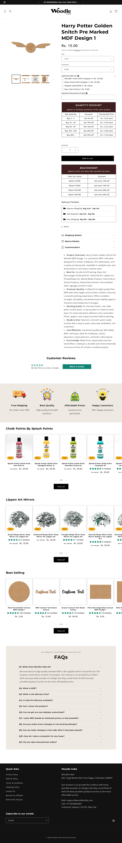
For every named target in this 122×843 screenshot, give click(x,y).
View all (61, 486)
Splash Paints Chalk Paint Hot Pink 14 (19, 464)
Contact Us (10, 791)
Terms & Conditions (14, 783)
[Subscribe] (46, 820)
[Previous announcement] (39, 2)
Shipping (77, 50)
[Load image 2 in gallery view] (25, 79)
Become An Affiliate (14, 795)
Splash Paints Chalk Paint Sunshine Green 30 (73, 464)
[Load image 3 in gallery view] (35, 79)
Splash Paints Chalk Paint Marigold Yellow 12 (46, 464)
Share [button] (66, 226)
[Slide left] (8, 79)
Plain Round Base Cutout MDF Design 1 (19, 609)
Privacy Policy (12, 774)
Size (62, 54)
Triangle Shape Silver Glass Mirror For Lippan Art (73, 536)
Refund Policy (12, 779)
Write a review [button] (77, 366)
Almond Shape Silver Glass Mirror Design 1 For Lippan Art (100, 537)
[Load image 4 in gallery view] (45, 79)
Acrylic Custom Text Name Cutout (73, 609)
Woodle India (56, 837)
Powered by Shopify (69, 837)
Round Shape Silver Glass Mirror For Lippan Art (19, 536)
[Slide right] (53, 79)
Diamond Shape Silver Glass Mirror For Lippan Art (46, 536)
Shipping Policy (12, 787)
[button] (5, 11)
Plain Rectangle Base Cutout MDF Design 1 (100, 609)
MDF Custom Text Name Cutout (46, 609)
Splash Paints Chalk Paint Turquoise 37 (100, 464)
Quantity (64, 145)
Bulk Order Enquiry (14, 799)
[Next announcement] (83, 2)
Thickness (65, 65)
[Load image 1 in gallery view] (16, 79)
